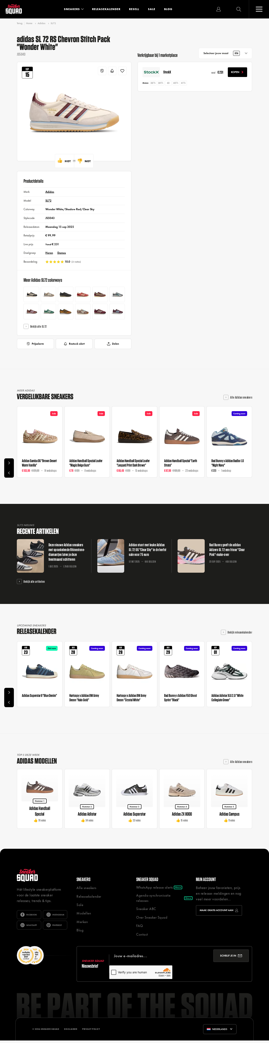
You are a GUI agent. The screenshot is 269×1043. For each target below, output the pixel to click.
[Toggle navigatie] (259, 9)
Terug (19, 23)
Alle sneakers (86, 887)
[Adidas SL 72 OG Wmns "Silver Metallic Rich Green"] (117, 294)
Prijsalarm (38, 343)
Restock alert (77, 343)
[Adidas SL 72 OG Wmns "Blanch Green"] (48, 311)
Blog (168, 9)
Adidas (41, 23)
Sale (151, 9)
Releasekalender (106, 9)
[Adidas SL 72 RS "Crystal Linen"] (31, 294)
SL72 (53, 23)
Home (29, 23)
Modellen (83, 913)
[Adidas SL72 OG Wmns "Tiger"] (65, 311)
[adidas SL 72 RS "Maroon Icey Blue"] (117, 311)
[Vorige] (9, 473)
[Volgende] (9, 463)
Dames (61, 253)
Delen (115, 343)
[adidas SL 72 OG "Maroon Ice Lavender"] (31, 311)
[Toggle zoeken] (239, 9)
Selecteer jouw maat (220, 53)
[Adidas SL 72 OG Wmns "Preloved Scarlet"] (83, 294)
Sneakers (72, 9)
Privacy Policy (91, 1029)
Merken (82, 921)
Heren (49, 253)
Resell (134, 9)
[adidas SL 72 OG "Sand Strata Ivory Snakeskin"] (48, 294)
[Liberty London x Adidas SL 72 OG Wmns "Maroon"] (100, 294)
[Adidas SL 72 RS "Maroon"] (100, 311)
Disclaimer (70, 1029)
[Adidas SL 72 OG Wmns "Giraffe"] (83, 311)
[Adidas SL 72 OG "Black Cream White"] (65, 294)
